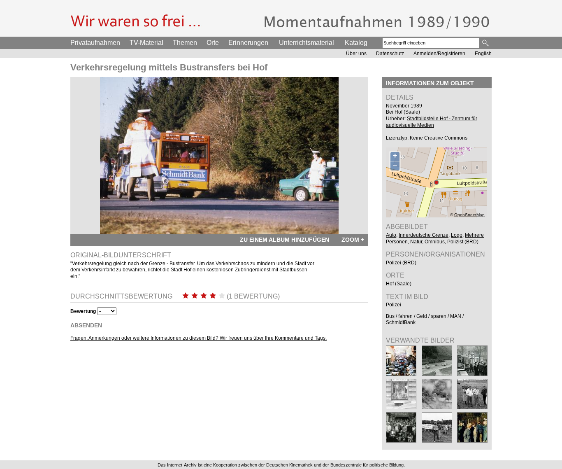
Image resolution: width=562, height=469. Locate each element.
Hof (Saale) (398, 284)
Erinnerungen (248, 42)
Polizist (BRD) (462, 242)
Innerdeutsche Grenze (423, 235)
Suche (486, 43)
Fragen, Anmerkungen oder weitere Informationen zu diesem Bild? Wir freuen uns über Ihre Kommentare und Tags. (198, 338)
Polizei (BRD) (401, 263)
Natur (416, 242)
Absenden (86, 325)
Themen (185, 42)
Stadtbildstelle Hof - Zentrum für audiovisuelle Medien (431, 122)
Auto (391, 235)
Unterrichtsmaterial (306, 42)
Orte (213, 42)
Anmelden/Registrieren (439, 53)
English (483, 53)
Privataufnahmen (95, 42)
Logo (456, 235)
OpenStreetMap (469, 214)
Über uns (356, 53)
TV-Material (146, 42)
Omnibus (435, 242)
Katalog (356, 42)
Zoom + (352, 239)
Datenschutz (390, 53)
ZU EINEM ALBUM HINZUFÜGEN (284, 239)
